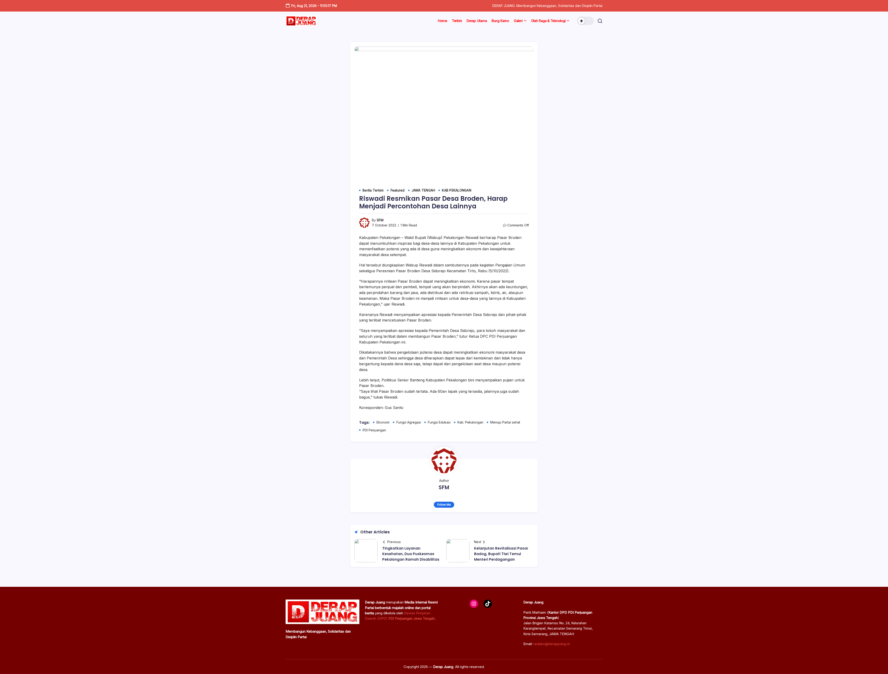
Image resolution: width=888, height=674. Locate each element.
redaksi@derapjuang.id (551, 644)
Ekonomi (382, 422)
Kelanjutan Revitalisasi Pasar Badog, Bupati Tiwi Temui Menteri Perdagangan (501, 554)
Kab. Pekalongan (470, 422)
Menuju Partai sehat (505, 422)
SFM (380, 220)
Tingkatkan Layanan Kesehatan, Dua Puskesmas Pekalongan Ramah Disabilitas (410, 554)
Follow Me (444, 504)
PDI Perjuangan (374, 430)
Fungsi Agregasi (408, 422)
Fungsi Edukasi (439, 422)
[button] (585, 21)
